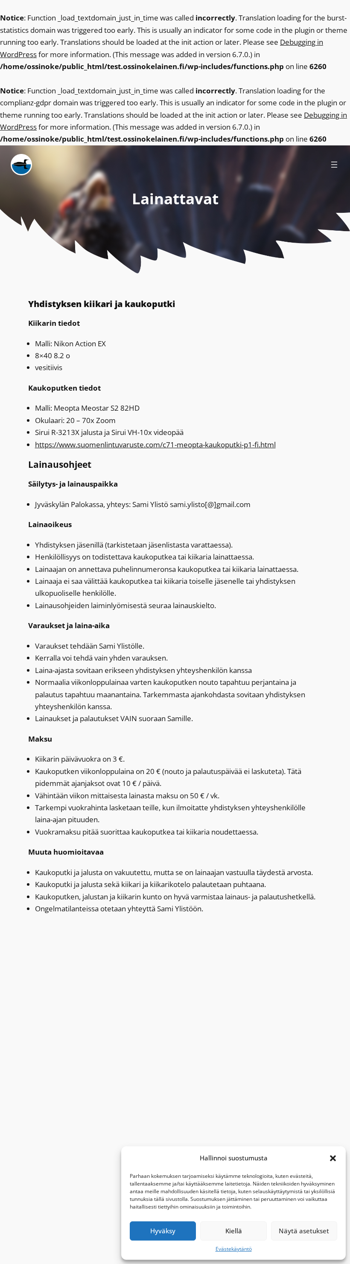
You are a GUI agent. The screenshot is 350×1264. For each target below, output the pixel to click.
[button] (333, 1158)
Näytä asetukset (304, 1230)
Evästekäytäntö (234, 1248)
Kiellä (233, 1230)
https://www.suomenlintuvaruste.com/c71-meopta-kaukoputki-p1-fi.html (155, 444)
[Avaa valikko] (334, 164)
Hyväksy (162, 1230)
